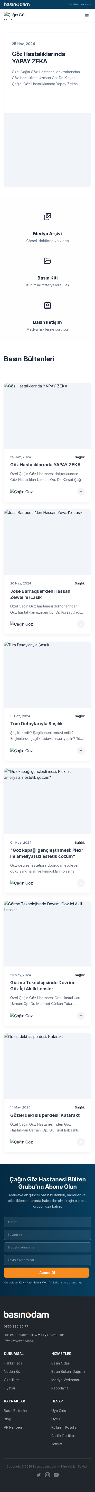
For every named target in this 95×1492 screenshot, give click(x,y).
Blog (7, 1419)
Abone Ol (47, 1273)
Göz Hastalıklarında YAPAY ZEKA (38, 57)
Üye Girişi (58, 1411)
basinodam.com (80, 4)
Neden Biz (12, 1371)
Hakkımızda (13, 1363)
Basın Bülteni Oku (39, 100)
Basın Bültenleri (16, 1411)
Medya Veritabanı (65, 1380)
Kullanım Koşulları (64, 1427)
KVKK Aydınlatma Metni (34, 1282)
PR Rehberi (13, 1427)
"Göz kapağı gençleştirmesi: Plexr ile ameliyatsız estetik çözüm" (46, 853)
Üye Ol (56, 1419)
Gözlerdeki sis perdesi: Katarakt (45, 1115)
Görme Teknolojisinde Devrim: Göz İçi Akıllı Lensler (43, 985)
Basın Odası (60, 1363)
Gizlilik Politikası (63, 1436)
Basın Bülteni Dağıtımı (68, 1371)
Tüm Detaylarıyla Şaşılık (36, 723)
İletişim (56, 1444)
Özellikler (11, 1380)
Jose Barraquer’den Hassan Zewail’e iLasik (40, 594)
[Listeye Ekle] (81, 492)
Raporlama (59, 1388)
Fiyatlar (9, 1388)
